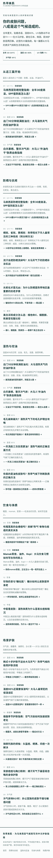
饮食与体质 (36, 850)
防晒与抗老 (13, 850)
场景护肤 (46, 850)
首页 (5, 850)
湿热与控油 (24, 850)
